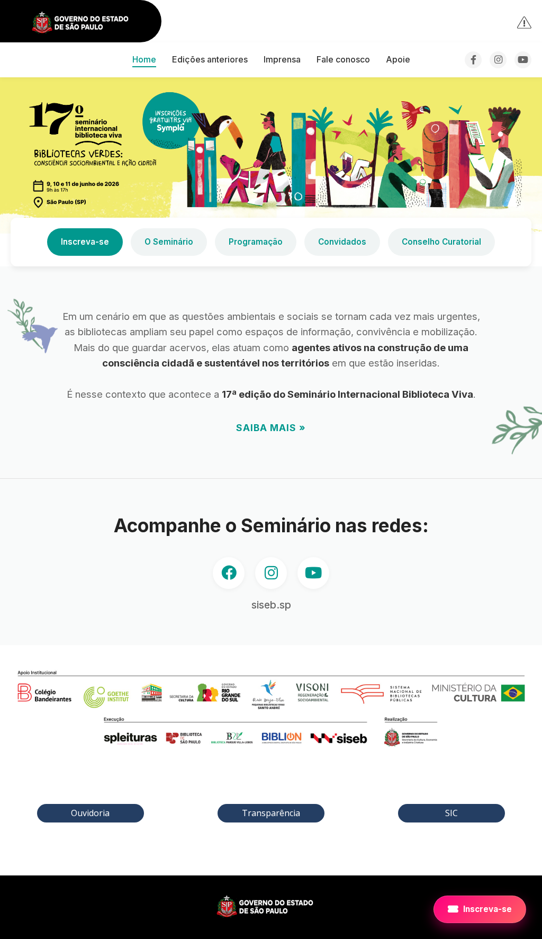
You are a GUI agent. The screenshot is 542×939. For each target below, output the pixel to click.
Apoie (398, 59)
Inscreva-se (85, 242)
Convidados (342, 242)
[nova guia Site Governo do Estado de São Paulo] (86, 23)
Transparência (271, 813)
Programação (256, 242)
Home (144, 59)
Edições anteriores (210, 59)
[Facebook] (473, 59)
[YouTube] (522, 59)
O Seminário (168, 242)
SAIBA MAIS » (271, 427)
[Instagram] (498, 59)
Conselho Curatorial (441, 242)
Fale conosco (343, 59)
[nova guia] (524, 22)
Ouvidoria (90, 813)
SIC (451, 813)
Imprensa (282, 59)
